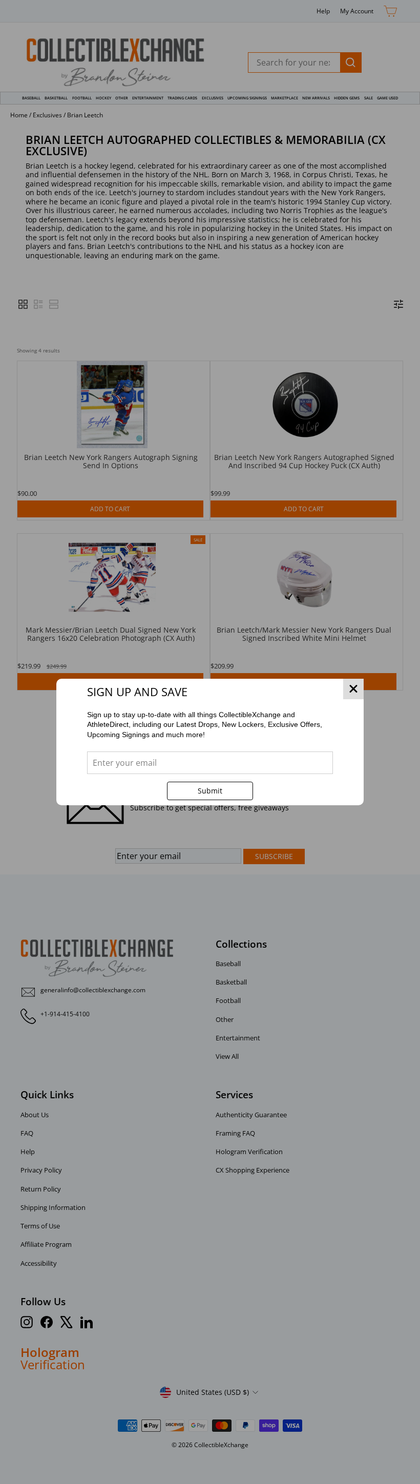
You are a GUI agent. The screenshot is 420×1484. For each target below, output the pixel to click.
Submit (210, 791)
